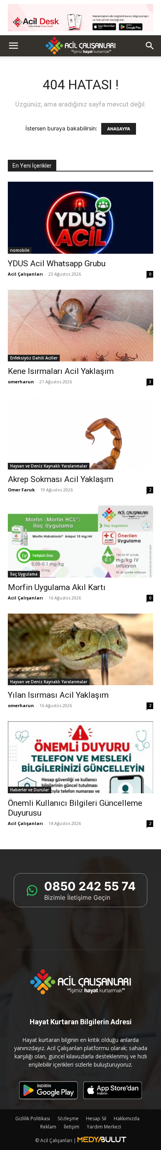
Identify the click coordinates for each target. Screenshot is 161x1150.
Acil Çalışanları (25, 274)
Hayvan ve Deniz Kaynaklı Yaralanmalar (48, 466)
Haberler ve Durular (29, 790)
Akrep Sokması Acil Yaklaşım (60, 479)
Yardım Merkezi (104, 1126)
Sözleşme (68, 1118)
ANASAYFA (118, 129)
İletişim (71, 1126)
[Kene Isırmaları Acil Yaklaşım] (80, 326)
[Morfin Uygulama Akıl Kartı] (80, 541)
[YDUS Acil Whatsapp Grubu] (80, 218)
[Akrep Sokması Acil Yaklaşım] (80, 433)
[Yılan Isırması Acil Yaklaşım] (80, 650)
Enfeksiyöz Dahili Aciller (33, 358)
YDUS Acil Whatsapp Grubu (57, 263)
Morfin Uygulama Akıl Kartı (57, 587)
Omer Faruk (21, 490)
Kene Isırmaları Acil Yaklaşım (61, 371)
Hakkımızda (127, 1118)
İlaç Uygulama (24, 574)
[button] (13, 45)
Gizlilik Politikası (32, 1118)
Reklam (48, 1126)
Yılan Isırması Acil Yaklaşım (58, 695)
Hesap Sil (96, 1118)
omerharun (21, 382)
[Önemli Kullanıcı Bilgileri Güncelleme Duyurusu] (80, 757)
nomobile (19, 250)
